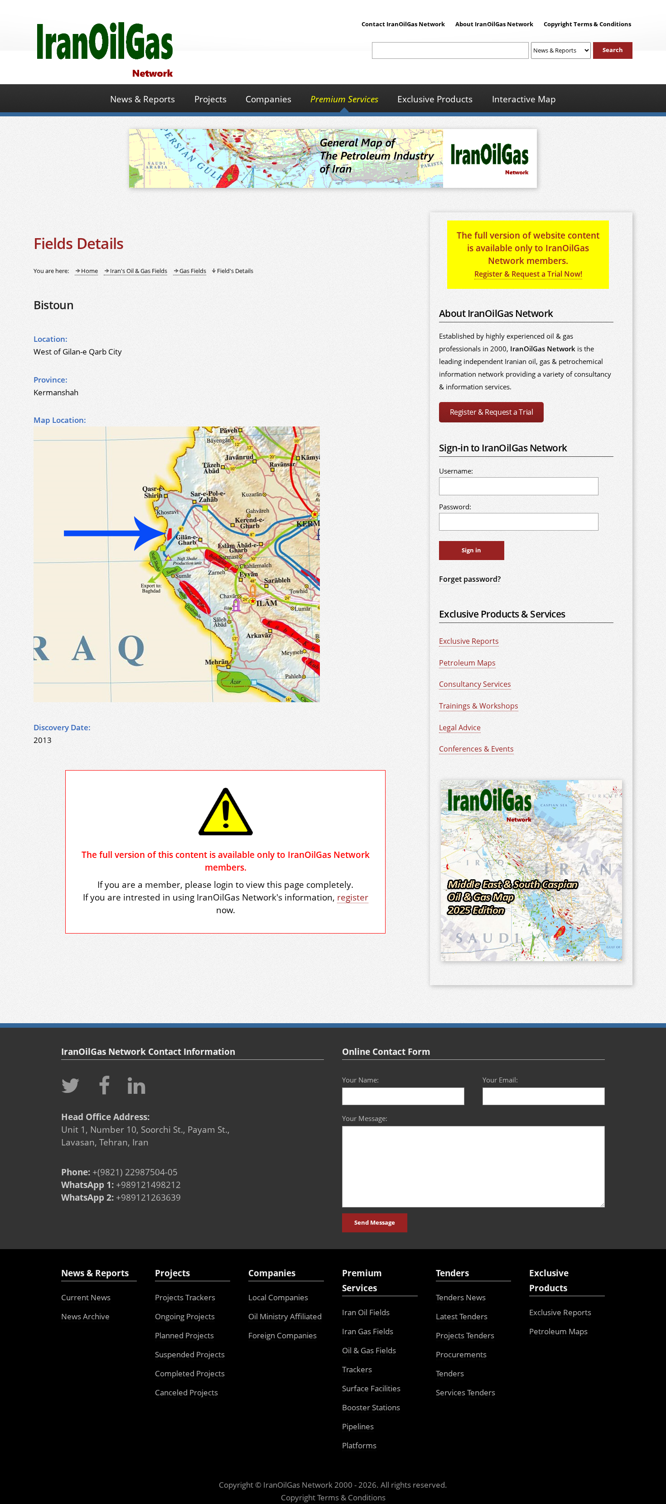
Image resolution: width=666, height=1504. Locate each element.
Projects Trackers (185, 1297)
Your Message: (364, 1118)
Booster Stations (371, 1407)
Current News (86, 1297)
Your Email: (500, 1079)
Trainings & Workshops (478, 706)
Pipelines (358, 1426)
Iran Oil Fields (366, 1312)
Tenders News (461, 1297)
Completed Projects (190, 1373)
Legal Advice (460, 728)
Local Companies (278, 1297)
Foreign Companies (282, 1335)
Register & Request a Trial (491, 412)
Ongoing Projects (185, 1316)
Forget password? (470, 579)
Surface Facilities (371, 1388)
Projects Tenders (465, 1335)
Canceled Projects (186, 1392)
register (352, 897)
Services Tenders (465, 1392)
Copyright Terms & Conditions (587, 24)
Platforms (359, 1445)
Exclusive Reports (469, 641)
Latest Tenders (461, 1316)
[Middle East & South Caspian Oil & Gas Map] (531, 962)
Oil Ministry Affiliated (285, 1316)
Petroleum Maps (467, 663)
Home (89, 271)
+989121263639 (148, 1197)
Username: (456, 470)
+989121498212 (148, 1184)
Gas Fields (192, 271)
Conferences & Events (476, 749)
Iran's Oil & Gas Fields (138, 271)
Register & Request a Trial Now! (528, 274)
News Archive (85, 1316)
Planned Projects (184, 1335)
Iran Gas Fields (367, 1331)
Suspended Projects (190, 1354)
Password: (455, 506)
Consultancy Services (475, 684)
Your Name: (360, 1079)
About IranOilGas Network (494, 24)
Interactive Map (524, 99)
